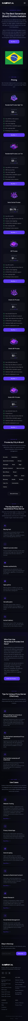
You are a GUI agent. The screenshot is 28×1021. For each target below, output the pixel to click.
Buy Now (13, 41)
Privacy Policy (18, 1005)
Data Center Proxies (6, 987)
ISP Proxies (4, 989)
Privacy (11, 1018)
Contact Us (4, 1009)
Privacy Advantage (19, 982)
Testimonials (4, 1002)
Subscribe (20, 953)
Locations (3, 1007)
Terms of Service (19, 1002)
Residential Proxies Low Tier (6, 984)
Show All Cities (14, 493)
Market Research (19, 990)
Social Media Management (18, 993)
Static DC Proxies (5, 992)
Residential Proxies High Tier (6, 980)
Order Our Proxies (11, 678)
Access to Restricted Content (20, 987)
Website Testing (19, 980)
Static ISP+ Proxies (6, 996)
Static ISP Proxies (5, 994)
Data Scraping (18, 984)
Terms (16, 1018)
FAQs (2, 1005)
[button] (24, 3)
